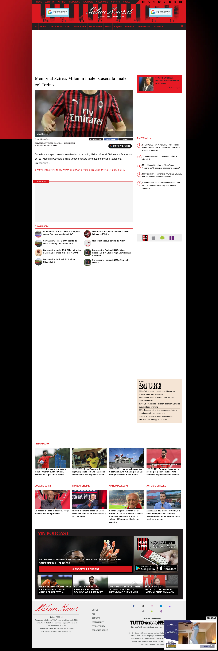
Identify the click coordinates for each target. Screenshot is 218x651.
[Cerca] (182, 26)
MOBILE (126, 2)
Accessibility (98, 622)
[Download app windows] (181, 2)
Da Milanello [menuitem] (95, 26)
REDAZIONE (74, 2)
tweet (124, 139)
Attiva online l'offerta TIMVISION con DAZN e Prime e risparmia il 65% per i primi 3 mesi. (81, 170)
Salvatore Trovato (46, 145)
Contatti (96, 618)
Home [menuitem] (43, 26)
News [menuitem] (108, 26)
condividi (110, 139)
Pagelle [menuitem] (118, 26)
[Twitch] (165, 2)
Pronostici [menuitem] (159, 26)
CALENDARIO (102, 2)
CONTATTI (115, 2)
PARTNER (62, 2)
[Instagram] (154, 2)
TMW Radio (88, 2)
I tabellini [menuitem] (130, 26)
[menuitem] (35, 26)
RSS (93, 614)
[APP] (146, 237)
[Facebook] (143, 2)
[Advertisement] (159, 261)
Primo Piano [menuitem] (80, 26)
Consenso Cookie (100, 630)
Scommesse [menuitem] (144, 26)
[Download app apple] (170, 2)
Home (39, 2)
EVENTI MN (49, 2)
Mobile (95, 610)
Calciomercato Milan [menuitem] (60, 26)
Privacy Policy (98, 626)
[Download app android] (175, 2)
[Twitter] (149, 2)
